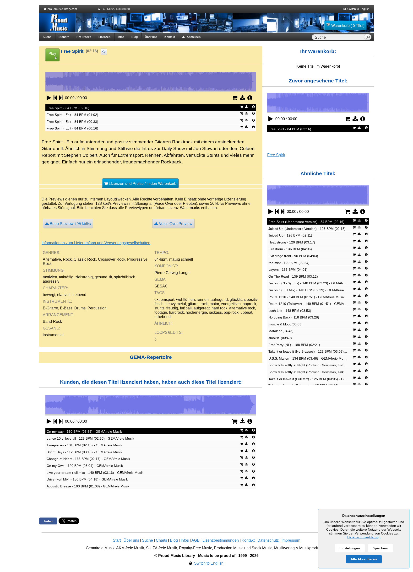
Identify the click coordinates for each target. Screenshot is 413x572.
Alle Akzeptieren (364, 559)
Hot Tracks (83, 37)
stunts (159, 308)
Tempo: (161, 253)
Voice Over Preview (175, 223)
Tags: (160, 293)
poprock (249, 304)
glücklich (237, 299)
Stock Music (262, 548)
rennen (203, 299)
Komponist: (166, 266)
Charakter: (55, 288)
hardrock (176, 312)
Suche (47, 37)
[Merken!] (104, 52)
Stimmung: (54, 270)
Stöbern (64, 37)
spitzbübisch (124, 277)
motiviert (50, 277)
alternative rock (242, 308)
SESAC (161, 286)
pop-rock (231, 312)
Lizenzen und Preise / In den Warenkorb (142, 183)
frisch (158, 304)
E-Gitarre (50, 308)
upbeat (246, 312)
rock (204, 304)
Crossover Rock (111, 259)
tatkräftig (66, 277)
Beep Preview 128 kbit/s (70, 223)
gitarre (193, 304)
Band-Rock (52, 321)
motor (214, 304)
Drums (80, 308)
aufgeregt (202, 308)
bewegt (49, 295)
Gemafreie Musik (100, 548)
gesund (101, 277)
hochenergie (196, 312)
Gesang (51, 328)
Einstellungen (350, 548)
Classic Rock (85, 259)
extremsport (164, 299)
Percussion (97, 308)
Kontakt (169, 37)
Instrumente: (57, 301)
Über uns (151, 37)
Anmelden (193, 37)
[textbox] (338, 37)
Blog (134, 37)
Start (117, 540)
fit (110, 277)
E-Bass (66, 308)
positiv (252, 299)
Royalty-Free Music (195, 548)
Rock (67, 259)
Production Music (228, 548)
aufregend (219, 299)
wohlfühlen (185, 299)
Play (52, 53)
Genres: (51, 253)
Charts (161, 540)
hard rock (219, 308)
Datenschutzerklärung (363, 537)
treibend (79, 295)
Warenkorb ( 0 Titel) (347, 25)
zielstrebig (84, 277)
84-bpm (160, 259)
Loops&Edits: (168, 332)
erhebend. (163, 317)
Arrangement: (58, 315)
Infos (121, 37)
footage (160, 312)
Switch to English (358, 9)
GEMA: (160, 279)
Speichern (380, 548)
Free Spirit (276, 155)
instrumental (53, 335)
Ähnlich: (163, 323)
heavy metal (175, 304)
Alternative (52, 259)
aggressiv (51, 281)
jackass (215, 312)
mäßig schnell (181, 259)
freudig (172, 308)
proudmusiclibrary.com (62, 9)
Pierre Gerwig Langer (172, 273)
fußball (186, 308)
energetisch (231, 304)
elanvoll (64, 295)
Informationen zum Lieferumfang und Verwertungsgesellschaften (96, 243)
